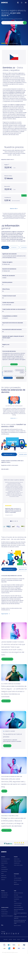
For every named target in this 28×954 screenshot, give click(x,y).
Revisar (15, 882)
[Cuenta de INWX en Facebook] (9, 933)
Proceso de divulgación (18, 907)
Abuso (15, 901)
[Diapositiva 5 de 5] (17, 521)
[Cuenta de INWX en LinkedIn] (13, 933)
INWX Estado (16, 884)
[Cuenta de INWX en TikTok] (18, 933)
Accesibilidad (16, 899)
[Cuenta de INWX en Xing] (2, 933)
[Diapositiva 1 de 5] (11, 521)
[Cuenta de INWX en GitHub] (11, 933)
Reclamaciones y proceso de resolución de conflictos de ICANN (20, 922)
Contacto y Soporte (17, 878)
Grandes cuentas (4, 911)
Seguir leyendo (4, 613)
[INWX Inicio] (4, 2)
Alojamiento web (4, 892)
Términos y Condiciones (18, 892)
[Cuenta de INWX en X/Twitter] (4, 933)
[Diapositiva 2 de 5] (12, 521)
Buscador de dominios (5, 858)
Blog (2, 925)
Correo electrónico (4, 894)
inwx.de (10, 939)
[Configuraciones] (18, 2)
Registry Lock (3, 875)
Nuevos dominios (4, 863)
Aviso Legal (16, 894)
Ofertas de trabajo (17, 861)
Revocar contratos (17, 925)
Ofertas (2, 865)
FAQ (14, 876)
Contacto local (4, 871)
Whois (2, 873)
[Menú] (26, 3)
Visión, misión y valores (18, 865)
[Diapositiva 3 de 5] (14, 521)
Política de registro (17, 905)
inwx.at (14, 939)
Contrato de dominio (18, 903)
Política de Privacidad (18, 897)
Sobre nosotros (17, 858)
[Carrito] (21, 2)
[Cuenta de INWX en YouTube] (16, 933)
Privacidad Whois (4, 869)
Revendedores (4, 909)
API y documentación (18, 880)
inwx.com (5, 939)
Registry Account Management (7, 915)
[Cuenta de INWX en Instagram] (6, 933)
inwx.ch (18, 939)
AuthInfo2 (3, 879)
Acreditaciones (17, 863)
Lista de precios (4, 861)
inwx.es (22, 939)
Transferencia (3, 867)
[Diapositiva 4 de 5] (15, 521)
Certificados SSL (4, 897)
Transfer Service (4, 913)
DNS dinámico (3, 877)
